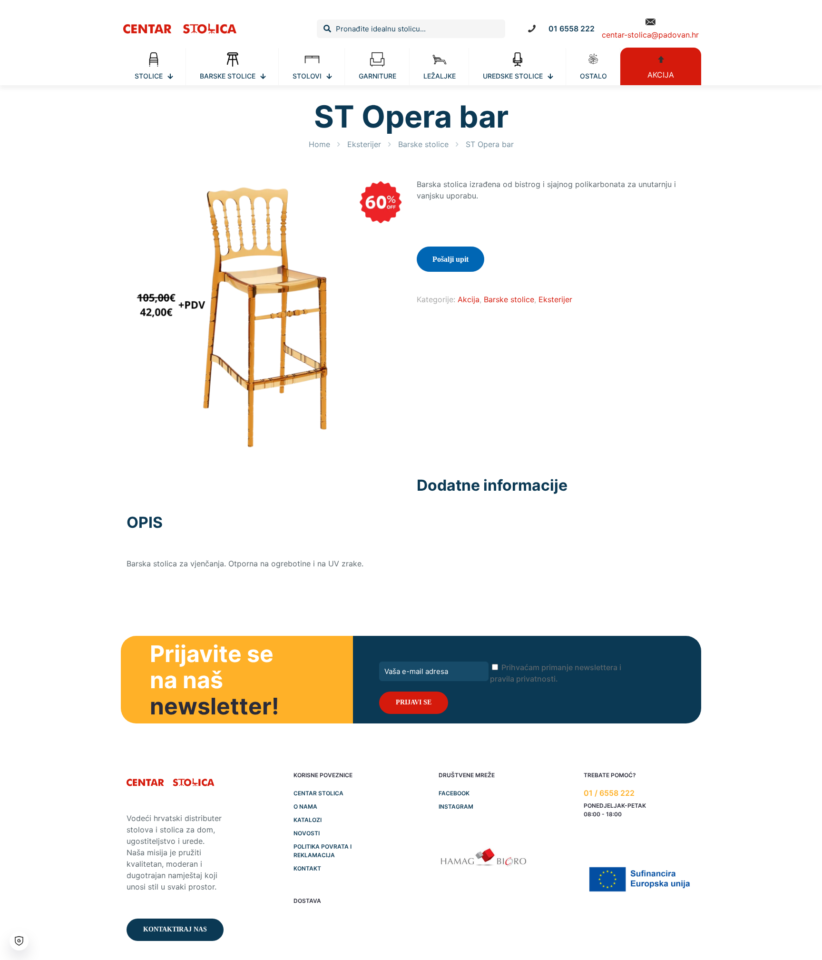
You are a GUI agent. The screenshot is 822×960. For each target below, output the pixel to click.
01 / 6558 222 (609, 793)
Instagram (456, 806)
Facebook (454, 793)
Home (319, 144)
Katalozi (308, 819)
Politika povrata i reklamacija (323, 851)
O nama (305, 806)
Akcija (469, 299)
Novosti (307, 833)
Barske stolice (423, 144)
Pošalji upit (450, 259)
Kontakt (307, 868)
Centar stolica (318, 793)
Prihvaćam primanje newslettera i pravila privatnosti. (555, 673)
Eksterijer (364, 144)
